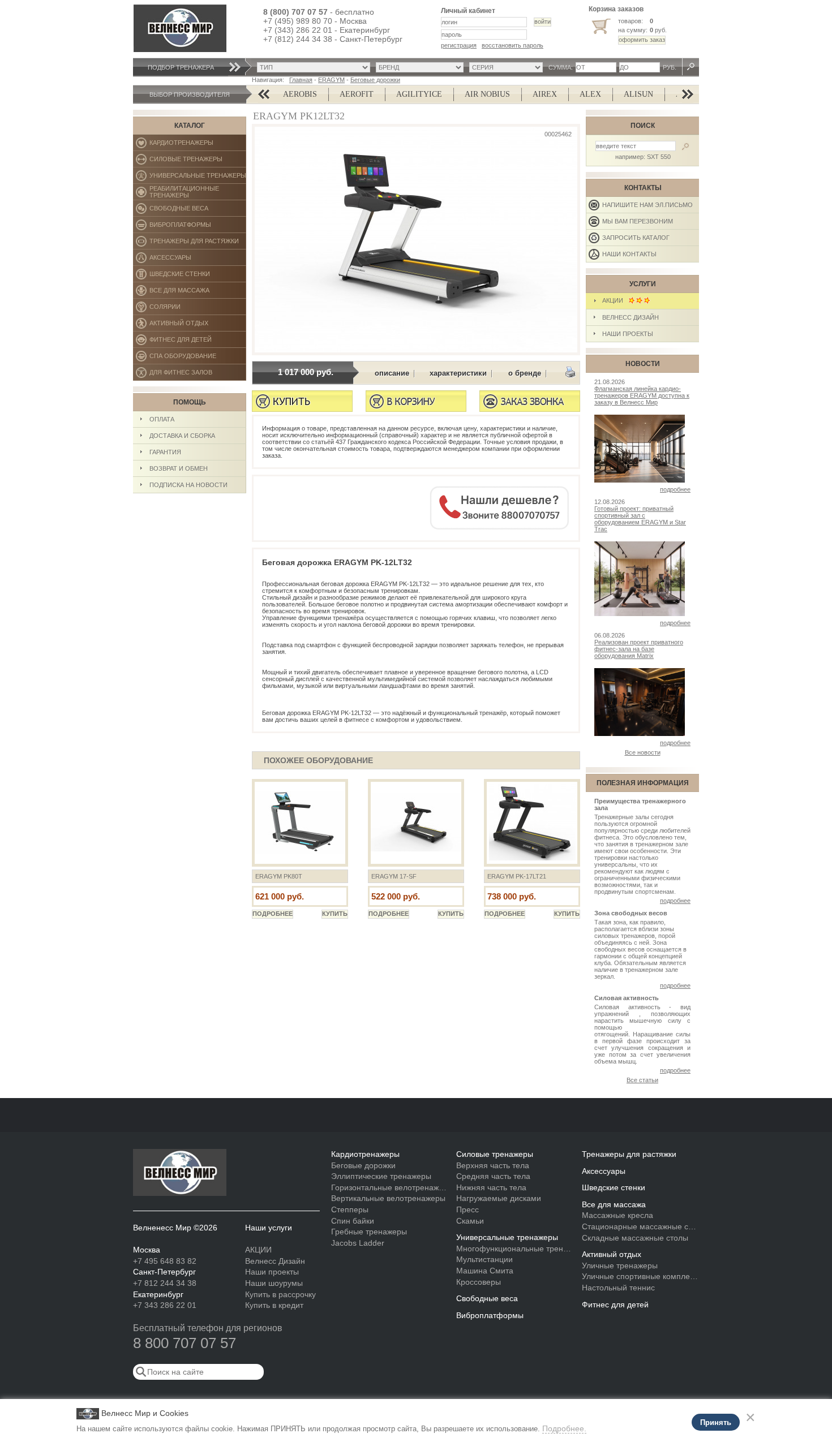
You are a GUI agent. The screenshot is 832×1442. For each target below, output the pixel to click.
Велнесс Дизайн (630, 317)
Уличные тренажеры (620, 1265)
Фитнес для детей (197, 342)
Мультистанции (484, 1259)
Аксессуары (197, 260)
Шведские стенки (197, 276)
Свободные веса (197, 211)
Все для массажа (197, 293)
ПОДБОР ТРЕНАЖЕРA (181, 67)
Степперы (349, 1209)
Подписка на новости (188, 484)
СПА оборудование (197, 358)
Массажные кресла (617, 1215)
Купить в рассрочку (280, 1294)
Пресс (467, 1209)
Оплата (161, 419)
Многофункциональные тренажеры (514, 1248)
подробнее (675, 489)
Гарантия (165, 452)
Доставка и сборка (182, 435)
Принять (715, 1422)
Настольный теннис (618, 1287)
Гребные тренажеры (369, 1231)
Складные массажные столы (635, 1237)
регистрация (459, 45)
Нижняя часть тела (491, 1187)
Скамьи (470, 1220)
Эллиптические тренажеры (381, 1176)
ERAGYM (331, 79)
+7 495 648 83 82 (164, 1260)
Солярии (197, 309)
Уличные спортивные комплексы (640, 1276)
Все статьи (642, 1080)
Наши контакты (629, 254)
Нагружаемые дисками (498, 1198)
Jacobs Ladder (357, 1242)
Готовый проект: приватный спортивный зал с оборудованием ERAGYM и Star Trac (640, 518)
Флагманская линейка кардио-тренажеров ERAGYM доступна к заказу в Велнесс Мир (641, 395)
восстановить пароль (512, 45)
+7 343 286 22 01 (164, 1305)
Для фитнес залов (185, 375)
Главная (300, 79)
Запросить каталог (636, 237)
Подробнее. (564, 1428)
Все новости (643, 752)
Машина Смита (484, 1270)
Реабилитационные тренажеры (197, 192)
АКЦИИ (615, 300)
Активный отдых (197, 326)
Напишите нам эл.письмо (647, 204)
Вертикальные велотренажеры (388, 1198)
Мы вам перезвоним (637, 221)
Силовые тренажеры (197, 161)
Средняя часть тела (493, 1176)
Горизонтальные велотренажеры (389, 1187)
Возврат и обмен (178, 468)
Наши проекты (627, 333)
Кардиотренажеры (197, 145)
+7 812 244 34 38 (164, 1283)
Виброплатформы (180, 227)
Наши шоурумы (274, 1283)
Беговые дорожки (375, 79)
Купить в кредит (274, 1305)
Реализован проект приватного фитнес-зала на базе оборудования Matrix (638, 649)
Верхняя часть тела (492, 1165)
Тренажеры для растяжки (197, 243)
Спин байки (352, 1220)
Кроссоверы (478, 1281)
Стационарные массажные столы (640, 1226)
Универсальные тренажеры (197, 178)
